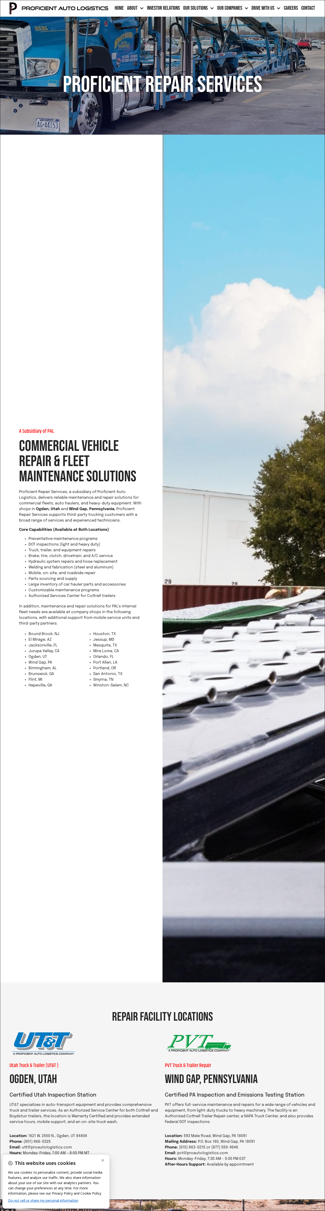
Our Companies (229, 8)
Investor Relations (163, 8)
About (132, 8)
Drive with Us (262, 8)
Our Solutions (195, 8)
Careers (291, 8)
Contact (308, 8)
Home (119, 8)
